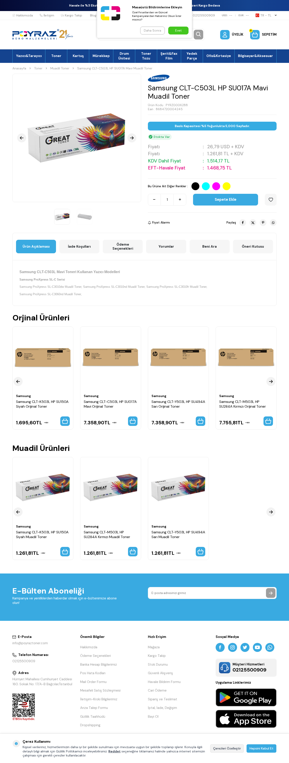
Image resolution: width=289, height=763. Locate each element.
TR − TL (265, 15)
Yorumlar (166, 246)
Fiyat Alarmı (161, 222)
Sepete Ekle (225, 199)
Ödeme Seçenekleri (122, 246)
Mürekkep (101, 56)
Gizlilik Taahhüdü (92, 716)
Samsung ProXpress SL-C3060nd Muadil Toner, (50, 294)
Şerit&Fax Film (169, 55)
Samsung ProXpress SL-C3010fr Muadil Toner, (176, 286)
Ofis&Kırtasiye (218, 56)
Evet (178, 30)
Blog (93, 15)
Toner (56, 56)
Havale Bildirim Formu (164, 682)
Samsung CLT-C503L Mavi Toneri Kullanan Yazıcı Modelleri (69, 272)
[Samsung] (159, 78)
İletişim (49, 15)
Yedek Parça (191, 55)
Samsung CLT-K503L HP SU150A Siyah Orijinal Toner (42, 404)
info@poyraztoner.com (30, 643)
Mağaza (154, 647)
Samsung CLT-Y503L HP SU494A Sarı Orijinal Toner (178, 404)
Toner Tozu (146, 55)
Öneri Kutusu (253, 246)
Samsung (23, 396)
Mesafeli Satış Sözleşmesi (100, 690)
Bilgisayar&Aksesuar (255, 56)
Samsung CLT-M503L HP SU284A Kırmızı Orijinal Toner (242, 404)
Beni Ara (209, 246)
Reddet (114, 751)
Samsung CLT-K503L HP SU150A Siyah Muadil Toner (42, 534)
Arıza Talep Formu (94, 708)
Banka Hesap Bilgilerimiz (98, 664)
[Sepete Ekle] (65, 421)
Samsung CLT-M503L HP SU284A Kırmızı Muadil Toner (107, 534)
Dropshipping (90, 725)
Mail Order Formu (93, 682)
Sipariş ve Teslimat (162, 699)
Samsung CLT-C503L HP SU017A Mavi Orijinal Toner (110, 404)
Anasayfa (19, 68)
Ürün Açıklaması (36, 246)
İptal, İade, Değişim (162, 708)
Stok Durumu (158, 664)
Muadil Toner (59, 68)
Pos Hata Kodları (92, 673)
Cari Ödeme (157, 690)
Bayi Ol (153, 716)
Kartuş (78, 56)
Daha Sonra (152, 30)
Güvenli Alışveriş (160, 673)
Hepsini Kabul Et (261, 748)
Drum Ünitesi (124, 55)
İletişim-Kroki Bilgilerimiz (98, 699)
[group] (77, 138)
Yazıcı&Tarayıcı (29, 56)
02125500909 (204, 15)
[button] (21, 137)
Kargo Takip (73, 15)
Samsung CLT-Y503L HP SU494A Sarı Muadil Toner (178, 534)
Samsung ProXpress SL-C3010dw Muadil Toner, (50, 286)
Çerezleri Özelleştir (227, 748)
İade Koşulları (79, 246)
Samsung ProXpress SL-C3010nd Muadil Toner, (114, 286)
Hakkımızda (24, 15)
